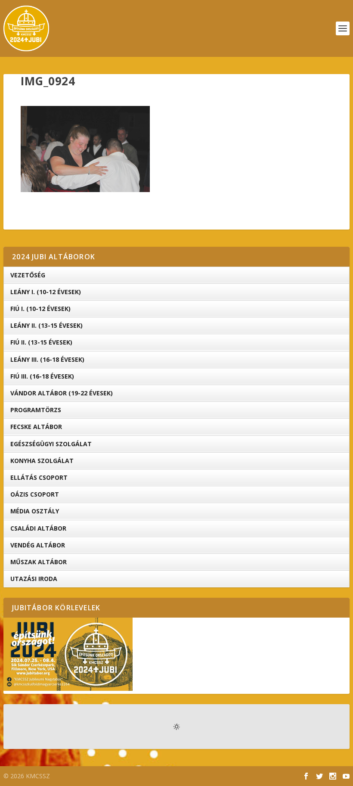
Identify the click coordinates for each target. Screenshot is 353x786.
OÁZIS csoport (34, 494)
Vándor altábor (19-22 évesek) (61, 393)
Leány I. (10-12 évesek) (45, 292)
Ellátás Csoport (39, 477)
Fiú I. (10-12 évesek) (40, 308)
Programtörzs (35, 410)
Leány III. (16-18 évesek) (47, 359)
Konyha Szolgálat (42, 461)
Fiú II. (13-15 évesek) (41, 342)
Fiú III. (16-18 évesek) (42, 376)
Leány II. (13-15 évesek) (46, 325)
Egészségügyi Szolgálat (51, 444)
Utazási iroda (33, 579)
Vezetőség (27, 275)
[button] (85, 149)
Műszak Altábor (38, 562)
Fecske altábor (36, 427)
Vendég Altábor (37, 545)
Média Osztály (34, 511)
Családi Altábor (38, 528)
